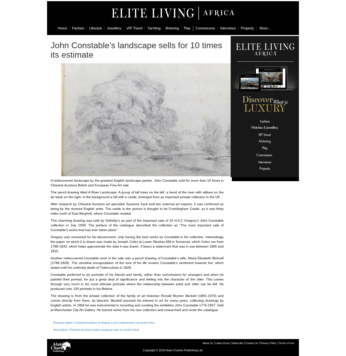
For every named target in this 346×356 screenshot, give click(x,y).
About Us (208, 343)
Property (247, 28)
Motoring (172, 28)
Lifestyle (95, 28)
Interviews (228, 28)
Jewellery (114, 28)
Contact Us (251, 343)
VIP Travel (134, 28)
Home (62, 28)
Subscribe (237, 343)
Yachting (154, 28)
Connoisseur (205, 28)
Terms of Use (286, 343)
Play (187, 28)
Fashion (78, 28)
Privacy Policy (268, 343)
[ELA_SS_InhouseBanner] (265, 106)
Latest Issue (222, 343)
